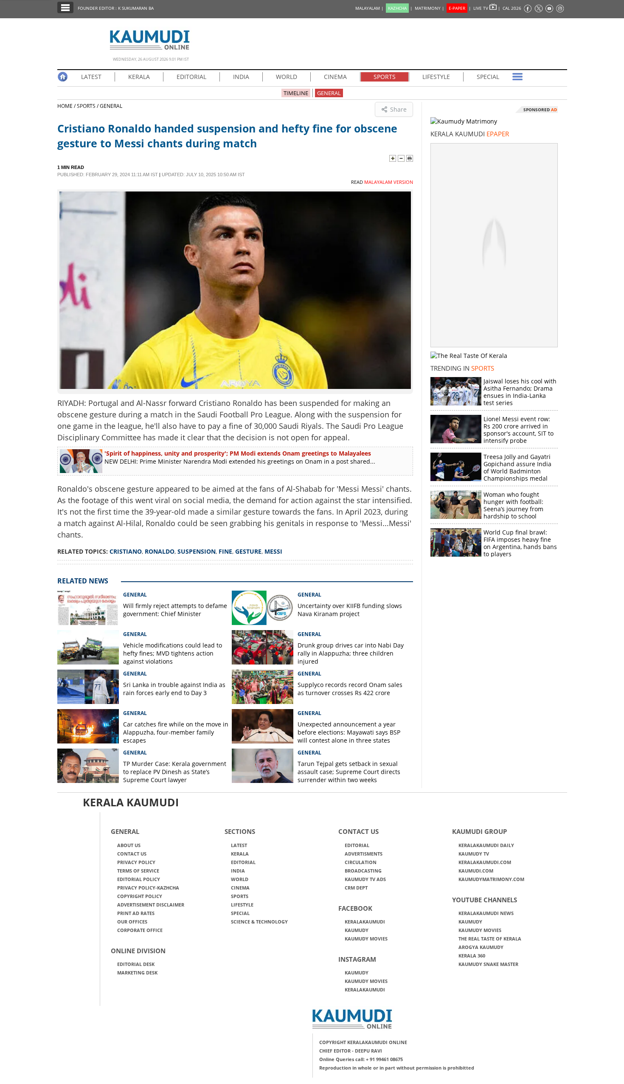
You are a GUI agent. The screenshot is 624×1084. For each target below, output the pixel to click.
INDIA (241, 77)
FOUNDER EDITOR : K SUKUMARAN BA (116, 8)
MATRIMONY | (429, 8)
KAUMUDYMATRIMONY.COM (491, 879)
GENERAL (329, 93)
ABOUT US (129, 845)
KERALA (139, 77)
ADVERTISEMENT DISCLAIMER (150, 904)
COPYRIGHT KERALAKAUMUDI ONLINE (363, 1042)
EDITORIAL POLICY (138, 879)
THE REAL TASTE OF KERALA (489, 938)
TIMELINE (296, 93)
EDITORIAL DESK (136, 964)
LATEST (91, 77)
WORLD (286, 77)
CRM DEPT (356, 887)
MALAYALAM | (369, 8)
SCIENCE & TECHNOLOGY (259, 921)
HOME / (67, 106)
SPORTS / (87, 106)
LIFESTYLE (436, 77)
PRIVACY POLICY (136, 862)
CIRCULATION (361, 862)
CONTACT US (131, 853)
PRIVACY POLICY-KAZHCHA (148, 887)
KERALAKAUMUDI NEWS (486, 913)
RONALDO (159, 551)
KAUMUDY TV (473, 853)
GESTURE (248, 551)
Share (398, 109)
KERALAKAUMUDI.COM (484, 862)
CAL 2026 (512, 8)
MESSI (273, 551)
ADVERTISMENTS (363, 853)
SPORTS (385, 77)
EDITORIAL (191, 77)
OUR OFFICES (132, 921)
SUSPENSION (196, 551)
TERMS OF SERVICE (138, 870)
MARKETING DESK (137, 972)
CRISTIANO (126, 551)
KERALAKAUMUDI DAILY (486, 845)
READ (382, 182)
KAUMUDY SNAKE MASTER (488, 964)
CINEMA (335, 77)
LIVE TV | (486, 8)
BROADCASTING (363, 870)
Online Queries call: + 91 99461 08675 (361, 1059)
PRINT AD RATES (136, 913)
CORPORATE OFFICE (140, 930)
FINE (225, 551)
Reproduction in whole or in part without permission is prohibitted (396, 1067)
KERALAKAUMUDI (365, 921)
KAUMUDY (356, 930)
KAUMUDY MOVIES (366, 938)
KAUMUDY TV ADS (365, 879)
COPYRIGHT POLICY (139, 896)
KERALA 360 (471, 955)
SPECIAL (488, 77)
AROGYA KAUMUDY (480, 947)
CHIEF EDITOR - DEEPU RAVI (350, 1050)
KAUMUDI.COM (475, 870)
